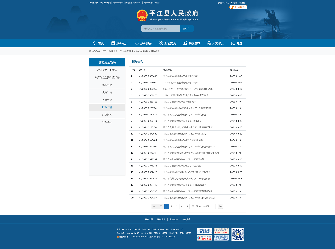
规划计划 (107, 92)
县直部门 (128, 51)
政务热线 (186, 219)
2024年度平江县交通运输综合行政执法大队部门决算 (188, 89)
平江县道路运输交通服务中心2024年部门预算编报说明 (189, 146)
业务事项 (107, 122)
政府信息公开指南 (107, 70)
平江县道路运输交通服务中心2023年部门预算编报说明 (189, 197)
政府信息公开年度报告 (107, 77)
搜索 (185, 28)
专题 (239, 43)
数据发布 (194, 43)
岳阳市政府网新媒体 (151, 2)
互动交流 (170, 43)
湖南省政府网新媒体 (133, 2)
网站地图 (149, 219)
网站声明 (161, 219)
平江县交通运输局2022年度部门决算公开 (182, 165)
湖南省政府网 (105, 2)
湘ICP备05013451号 (174, 229)
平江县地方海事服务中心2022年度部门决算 (183, 159)
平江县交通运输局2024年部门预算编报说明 (183, 140)
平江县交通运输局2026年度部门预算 (180, 76)
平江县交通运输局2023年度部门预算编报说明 (184, 185)
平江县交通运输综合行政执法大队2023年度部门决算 (188, 127)
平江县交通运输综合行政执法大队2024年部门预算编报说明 (191, 153)
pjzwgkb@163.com (135, 233)
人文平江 (218, 43)
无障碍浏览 (224, 3)
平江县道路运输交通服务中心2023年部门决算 (184, 133)
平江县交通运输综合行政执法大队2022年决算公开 (186, 178)
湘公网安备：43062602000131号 (133, 237)
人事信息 (107, 99)
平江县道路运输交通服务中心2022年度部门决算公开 (188, 172)
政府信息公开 (115, 51)
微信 (243, 3)
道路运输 (107, 114)
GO (220, 206)
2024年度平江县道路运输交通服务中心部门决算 (185, 95)
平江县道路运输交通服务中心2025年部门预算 (184, 114)
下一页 (196, 206)
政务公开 (122, 43)
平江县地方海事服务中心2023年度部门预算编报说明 (188, 191)
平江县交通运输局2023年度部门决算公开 (182, 121)
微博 (235, 3)
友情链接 (174, 219)
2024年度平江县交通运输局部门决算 (180, 82)
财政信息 (155, 51)
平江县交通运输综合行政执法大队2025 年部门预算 (187, 108)
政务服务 (146, 43)
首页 (101, 43)
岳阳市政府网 (118, 2)
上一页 (157, 206)
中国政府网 (93, 2)
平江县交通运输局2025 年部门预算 (179, 101)
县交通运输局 (142, 51)
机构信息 (107, 84)
